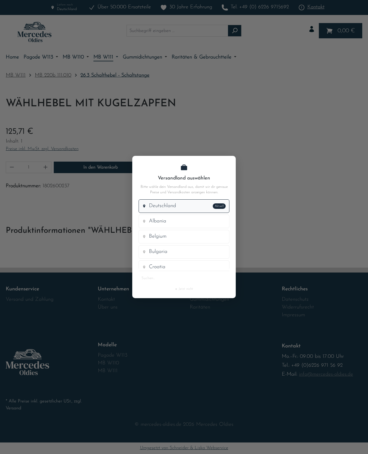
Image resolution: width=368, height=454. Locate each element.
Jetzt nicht (184, 288)
